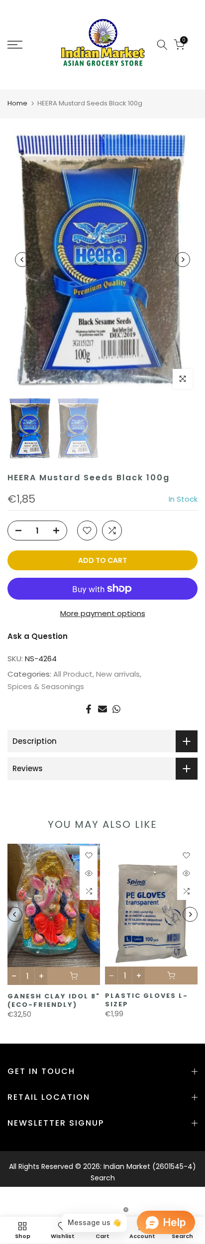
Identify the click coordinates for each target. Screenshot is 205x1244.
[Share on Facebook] (88, 709)
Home (17, 103)
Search (103, 1178)
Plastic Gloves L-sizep (146, 1000)
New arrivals (118, 674)
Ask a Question (37, 636)
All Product (73, 674)
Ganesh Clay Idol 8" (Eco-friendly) (53, 1000)
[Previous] (22, 259)
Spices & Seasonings (45, 686)
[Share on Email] (102, 709)
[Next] (182, 259)
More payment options (102, 613)
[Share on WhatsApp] (116, 709)
